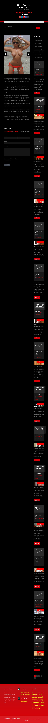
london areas (37, 46)
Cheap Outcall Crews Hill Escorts (38, 148)
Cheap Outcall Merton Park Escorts (38, 601)
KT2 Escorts (38, 643)
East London (37, 43)
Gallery (18, 718)
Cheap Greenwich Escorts (38, 515)
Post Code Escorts (38, 51)
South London (37, 54)
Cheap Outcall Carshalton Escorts (38, 274)
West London (37, 57)
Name (5, 136)
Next (28, 54)
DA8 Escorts (38, 106)
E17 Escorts (38, 435)
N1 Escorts (38, 473)
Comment (6, 146)
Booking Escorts (12, 720)
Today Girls (6, 720)
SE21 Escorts (38, 394)
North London (37, 49)
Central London (38, 40)
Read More (36, 92)
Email (19, 136)
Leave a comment (39, 74)
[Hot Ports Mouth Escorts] (24, 6)
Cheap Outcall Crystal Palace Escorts (39, 353)
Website (5, 141)
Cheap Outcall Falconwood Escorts (38, 233)
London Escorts (7, 718)
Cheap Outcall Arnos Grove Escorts (38, 191)
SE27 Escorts (38, 311)
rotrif (37, 72)
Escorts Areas (13, 718)
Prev (5, 54)
